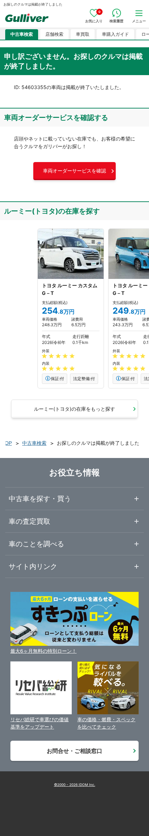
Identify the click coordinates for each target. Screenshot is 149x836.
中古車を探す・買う (40, 499)
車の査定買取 (29, 521)
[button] (74, 171)
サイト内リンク (33, 566)
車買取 (82, 34)
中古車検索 (21, 34)
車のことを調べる (36, 544)
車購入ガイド (115, 34)
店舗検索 (54, 34)
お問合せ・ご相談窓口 (74, 750)
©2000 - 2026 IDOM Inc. (74, 784)
